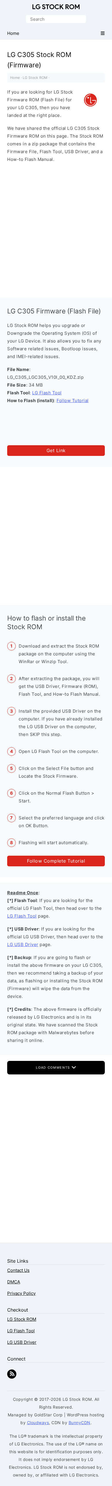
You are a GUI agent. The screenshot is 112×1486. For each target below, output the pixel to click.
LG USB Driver (22, 944)
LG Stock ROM (56, 6)
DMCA (13, 1282)
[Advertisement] (56, 229)
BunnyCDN (79, 1422)
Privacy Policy (21, 1293)
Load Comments (53, 1067)
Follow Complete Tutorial (56, 861)
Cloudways (38, 1422)
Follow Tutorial (73, 400)
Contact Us (18, 1270)
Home (15, 77)
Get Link (56, 450)
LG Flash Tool (47, 392)
